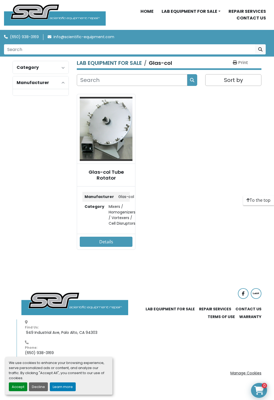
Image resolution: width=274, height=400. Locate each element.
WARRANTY (250, 316)
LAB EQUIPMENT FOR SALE (189, 11)
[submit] (260, 49)
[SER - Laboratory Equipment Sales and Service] (74, 303)
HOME (147, 11)
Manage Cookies (245, 373)
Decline (38, 387)
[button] (191, 11)
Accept (18, 387)
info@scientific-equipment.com (84, 36)
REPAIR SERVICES (247, 11)
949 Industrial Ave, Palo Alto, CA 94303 (61, 332)
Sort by (233, 80)
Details (106, 242)
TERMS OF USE (221, 316)
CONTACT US (251, 18)
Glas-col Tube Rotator (106, 175)
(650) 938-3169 (24, 36)
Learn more (63, 387)
